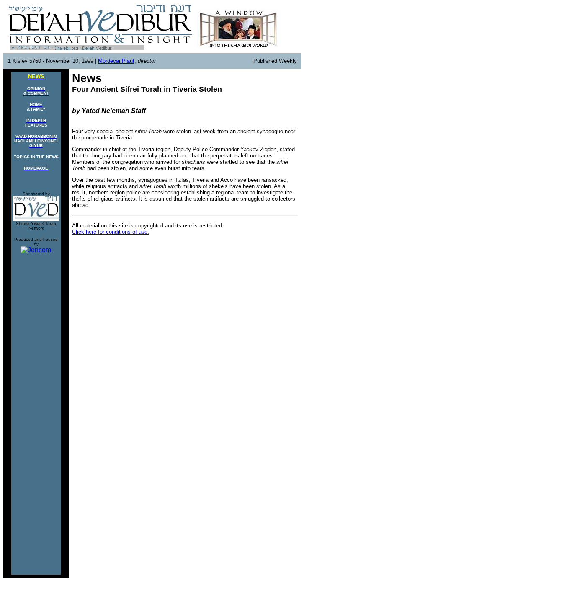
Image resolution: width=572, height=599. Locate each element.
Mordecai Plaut (116, 61)
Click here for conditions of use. (110, 232)
